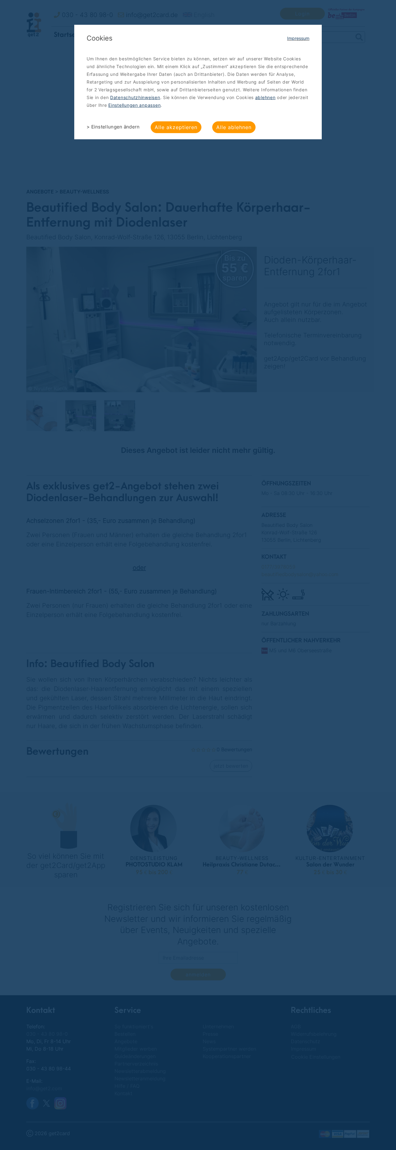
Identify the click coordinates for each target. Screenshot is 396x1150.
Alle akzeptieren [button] (176, 127)
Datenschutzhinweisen (135, 97)
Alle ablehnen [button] (234, 127)
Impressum (298, 38)
